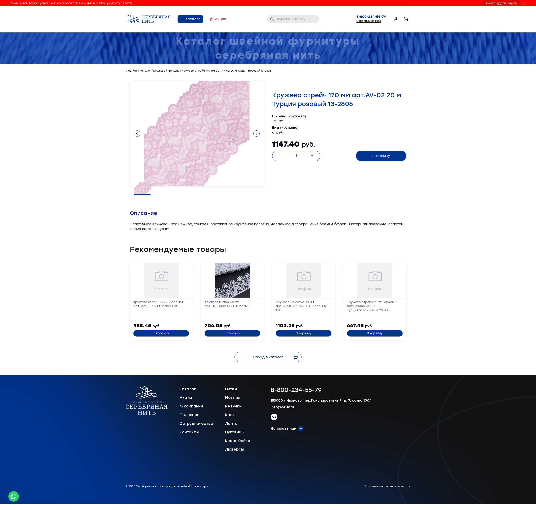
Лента (231, 423)
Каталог (193, 19)
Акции (220, 19)
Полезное (190, 414)
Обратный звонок (368, 20)
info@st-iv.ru (282, 407)
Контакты (189, 432)
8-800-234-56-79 (371, 16)
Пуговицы (235, 432)
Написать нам (283, 428)
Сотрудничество (196, 423)
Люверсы (234, 449)
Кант (229, 414)
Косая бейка (237, 440)
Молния (232, 397)
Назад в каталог (268, 357)
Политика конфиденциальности (387, 486)
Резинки (233, 406)
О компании (191, 406)
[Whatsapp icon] (13, 496)
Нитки (231, 389)
